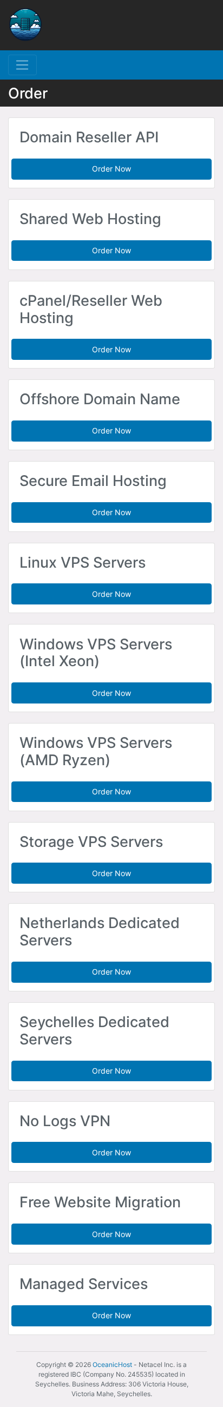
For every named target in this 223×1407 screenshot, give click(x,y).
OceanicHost (112, 1364)
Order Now (111, 168)
